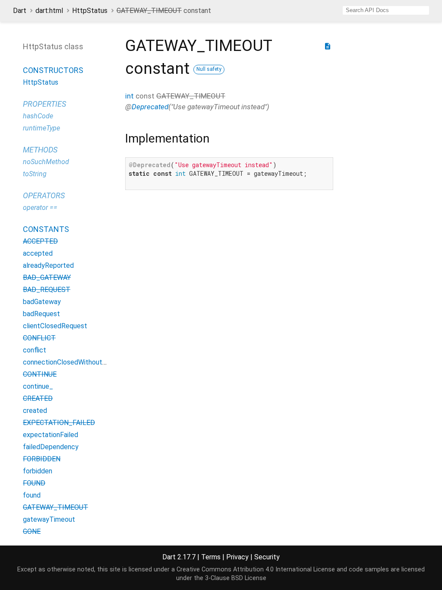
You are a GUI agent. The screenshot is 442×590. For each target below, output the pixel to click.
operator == (40, 207)
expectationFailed (50, 435)
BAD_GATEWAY (47, 277)
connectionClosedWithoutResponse (78, 362)
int (129, 96)
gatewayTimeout (49, 519)
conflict (34, 350)
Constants (46, 229)
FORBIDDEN (41, 459)
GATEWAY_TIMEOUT (55, 507)
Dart (19, 10)
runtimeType (41, 128)
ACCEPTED (40, 241)
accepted (38, 253)
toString (35, 174)
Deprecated (150, 106)
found (32, 495)
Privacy (237, 557)
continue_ (38, 386)
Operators (44, 195)
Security (267, 557)
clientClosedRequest (55, 326)
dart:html (49, 10)
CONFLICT (39, 338)
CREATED (38, 398)
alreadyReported (48, 265)
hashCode (38, 116)
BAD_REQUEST (46, 289)
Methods (40, 149)
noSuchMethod (46, 162)
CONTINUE (40, 374)
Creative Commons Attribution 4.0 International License (256, 569)
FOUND (34, 483)
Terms (211, 557)
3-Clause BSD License (235, 578)
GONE (32, 531)
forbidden (37, 471)
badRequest (41, 314)
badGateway (42, 302)
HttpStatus (89, 10)
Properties (44, 103)
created (35, 410)
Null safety (208, 69)
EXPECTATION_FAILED (59, 423)
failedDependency (51, 447)
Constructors (53, 70)
